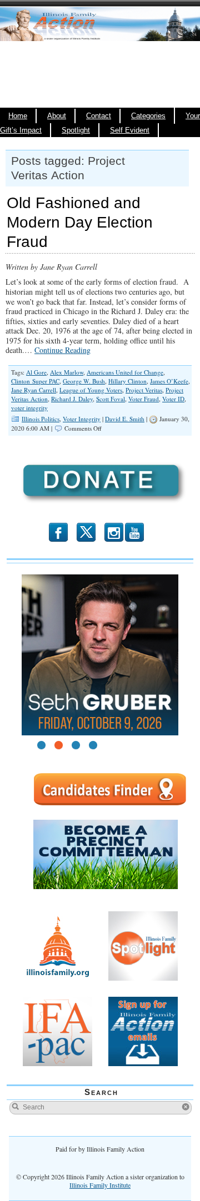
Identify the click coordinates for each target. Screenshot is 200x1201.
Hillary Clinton (127, 381)
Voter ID (173, 399)
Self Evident (129, 130)
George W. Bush (84, 381)
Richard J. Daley (72, 399)
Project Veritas (144, 390)
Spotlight (76, 130)
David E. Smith (124, 419)
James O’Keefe (169, 381)
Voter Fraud (143, 399)
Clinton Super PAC (35, 381)
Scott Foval (110, 399)
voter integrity (29, 407)
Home (17, 116)
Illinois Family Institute (100, 1184)
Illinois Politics (40, 419)
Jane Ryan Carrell (33, 390)
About (56, 116)
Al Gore (36, 372)
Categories (148, 116)
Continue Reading (62, 350)
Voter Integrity (82, 419)
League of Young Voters (90, 390)
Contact (98, 116)
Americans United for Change (125, 372)
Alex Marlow (66, 372)
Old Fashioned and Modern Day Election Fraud (80, 222)
